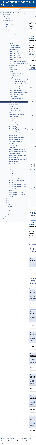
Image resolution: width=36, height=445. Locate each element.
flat (8, 200)
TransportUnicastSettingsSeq (17, 149)
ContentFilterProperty (15, 57)
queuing (10, 204)
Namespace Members (11, 217)
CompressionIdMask (15, 53)
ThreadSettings (13, 127)
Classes (5, 219)
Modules (5, 16)
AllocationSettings (14, 45)
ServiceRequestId (14, 157)
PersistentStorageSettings (16, 98)
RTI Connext (6, 14)
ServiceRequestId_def (15, 125)
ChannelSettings (13, 49)
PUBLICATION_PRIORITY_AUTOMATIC (20, 194)
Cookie (11, 59)
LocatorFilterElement (15, 73)
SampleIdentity (13, 120)
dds (7, 22)
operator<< (12, 172)
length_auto (12, 190)
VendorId (11, 143)
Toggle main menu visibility (2, 9)
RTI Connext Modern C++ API (10, 12)
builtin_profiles (13, 35)
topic (9, 213)
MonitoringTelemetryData (16, 94)
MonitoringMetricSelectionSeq (17, 155)
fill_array (11, 165)
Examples (5, 221)
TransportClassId (13, 161)
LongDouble (12, 78)
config (9, 31)
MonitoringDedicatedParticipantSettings (20, 80)
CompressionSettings (15, 55)
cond (10, 37)
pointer (11, 100)
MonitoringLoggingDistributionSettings (20, 86)
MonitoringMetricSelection (16, 90)
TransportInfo (13, 135)
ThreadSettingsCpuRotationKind (18, 159)
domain (10, 198)
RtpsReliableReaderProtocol (17, 114)
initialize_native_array (15, 170)
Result (11, 112)
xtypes (11, 43)
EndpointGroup (13, 65)
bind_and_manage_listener (16, 178)
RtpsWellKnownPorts (15, 116)
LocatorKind (12, 147)
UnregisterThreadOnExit (16, 141)
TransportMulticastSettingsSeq (17, 151)
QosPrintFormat (13, 108)
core (9, 33)
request (10, 206)
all (8, 28)
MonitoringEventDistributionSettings (19, 84)
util (8, 215)
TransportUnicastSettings (16, 139)
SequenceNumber (14, 123)
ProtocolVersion (13, 104)
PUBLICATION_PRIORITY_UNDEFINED (20, 192)
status (10, 41)
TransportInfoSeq (14, 163)
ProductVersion (13, 102)
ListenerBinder (13, 69)
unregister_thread (14, 188)
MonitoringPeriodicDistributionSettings (20, 92)
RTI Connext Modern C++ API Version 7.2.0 (17, 438)
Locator (11, 71)
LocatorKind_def (13, 76)
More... (31, 54)
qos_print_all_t (13, 106)
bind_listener (12, 174)
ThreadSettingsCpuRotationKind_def (19, 129)
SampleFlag (12, 118)
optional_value (13, 96)
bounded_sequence (14, 47)
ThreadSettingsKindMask (16, 131)
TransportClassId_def (15, 133)
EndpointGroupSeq (14, 145)
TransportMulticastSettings (16, 137)
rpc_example (9, 24)
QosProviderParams (14, 110)
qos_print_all (12, 196)
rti (6, 26)
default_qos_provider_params (17, 184)
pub (9, 202)
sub (9, 208)
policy (10, 39)
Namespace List (9, 20)
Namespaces (6, 18)
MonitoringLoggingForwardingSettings (19, 88)
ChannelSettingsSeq (14, 153)
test (9, 210)
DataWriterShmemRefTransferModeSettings (21, 63)
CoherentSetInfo (13, 51)
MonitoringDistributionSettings (18, 82)
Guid (10, 67)
